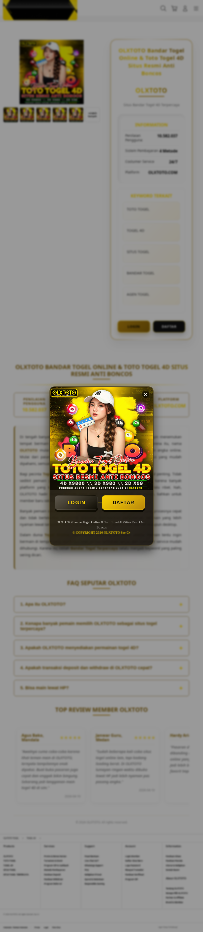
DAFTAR (123, 502)
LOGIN (76, 502)
